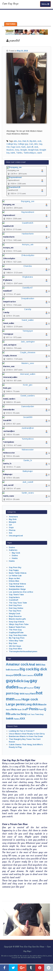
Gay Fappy (13, 570)
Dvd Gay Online (16, 608)
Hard (32, 693)
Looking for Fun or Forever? (21, 731)
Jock (36, 147)
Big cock (26, 669)
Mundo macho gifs (17, 619)
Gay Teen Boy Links (18, 635)
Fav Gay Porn (15, 611)
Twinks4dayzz (29, 153)
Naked (8, 709)
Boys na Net (14, 578)
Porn (40, 709)
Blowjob (12, 522)
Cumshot (30, 675)
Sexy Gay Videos (16, 622)
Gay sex (19, 693)
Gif (10, 525)
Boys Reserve (15, 616)
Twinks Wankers (16, 586)
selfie (13, 714)
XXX (22, 718)
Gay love (30, 688)
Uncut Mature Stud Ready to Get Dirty (26, 734)
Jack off (30, 147)
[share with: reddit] (48, 967)
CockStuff (13, 600)
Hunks (15, 558)
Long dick (31, 704)
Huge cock (15, 147)
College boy (11, 144)
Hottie (18, 700)
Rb (8, 714)
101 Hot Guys (15, 646)
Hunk (23, 147)
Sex (10, 533)
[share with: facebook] (4, 967)
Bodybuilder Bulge (17, 589)
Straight (23, 150)
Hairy (27, 694)
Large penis (15, 704)
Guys (11, 527)
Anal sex (35, 664)
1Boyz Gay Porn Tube (18, 624)
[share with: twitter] (13, 967)
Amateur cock (17, 664)
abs (15, 141)
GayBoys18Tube (16, 632)
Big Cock (16, 553)
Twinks (19, 153)
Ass (19, 141)
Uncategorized (16, 536)
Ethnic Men (14, 581)
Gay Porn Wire (15, 649)
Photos (12, 530)
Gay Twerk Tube (16, 594)
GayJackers (14, 597)
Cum (31, 144)
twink (13, 153)
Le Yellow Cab (15, 575)
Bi (27, 141)
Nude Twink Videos (17, 573)
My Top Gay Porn (16, 638)
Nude (19, 709)
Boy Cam (13, 643)
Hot (8, 147)
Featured (10, 24)
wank (39, 153)
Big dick (33, 141)
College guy (23, 144)
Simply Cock (14, 613)
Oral (24, 709)
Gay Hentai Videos (17, 584)
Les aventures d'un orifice (21, 592)
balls (8, 669)
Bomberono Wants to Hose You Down (26, 736)
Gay (40, 144)
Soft (28, 714)
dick (36, 144)
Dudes (12, 547)
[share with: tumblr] (30, 967)
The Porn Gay (15, 630)
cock (39, 141)
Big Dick (12, 519)
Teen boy (39, 714)
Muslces (10, 150)
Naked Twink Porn (17, 627)
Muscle (42, 704)
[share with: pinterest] (39, 967)
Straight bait (33, 150)
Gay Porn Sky (15, 567)
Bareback (15, 670)
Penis (33, 709)
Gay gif (22, 687)
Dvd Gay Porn (15, 605)
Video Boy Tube (16, 641)
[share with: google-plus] (22, 967)
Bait (24, 141)
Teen (32, 714)
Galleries (13, 550)
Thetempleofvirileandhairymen (23, 651)
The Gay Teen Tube (18, 603)
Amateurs (13, 517)
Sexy (17, 150)
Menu (46, 4)
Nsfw (14, 709)
